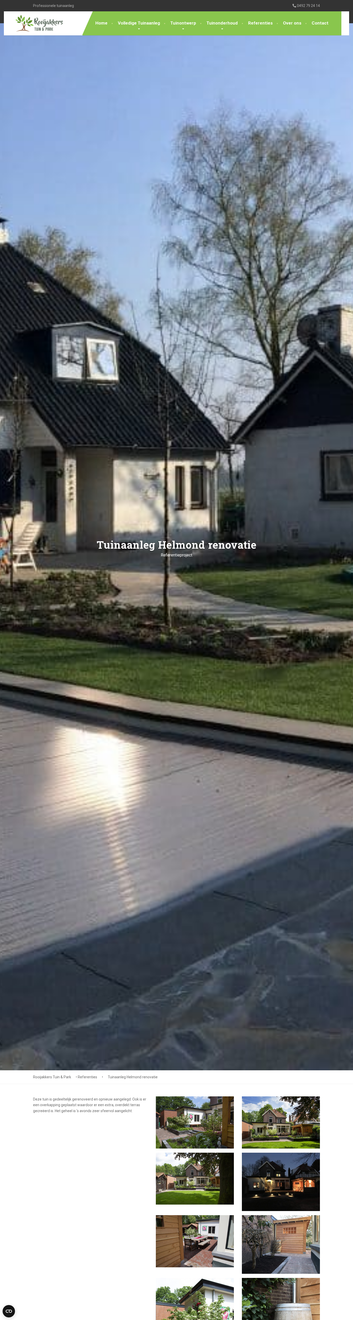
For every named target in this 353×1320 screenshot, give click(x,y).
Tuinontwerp (183, 23)
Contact (320, 23)
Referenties (260, 23)
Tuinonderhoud (222, 23)
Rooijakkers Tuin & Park (52, 1077)
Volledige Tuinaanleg (139, 23)
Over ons (292, 23)
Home (101, 23)
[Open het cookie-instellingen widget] (9, 1311)
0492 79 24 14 (308, 6)
